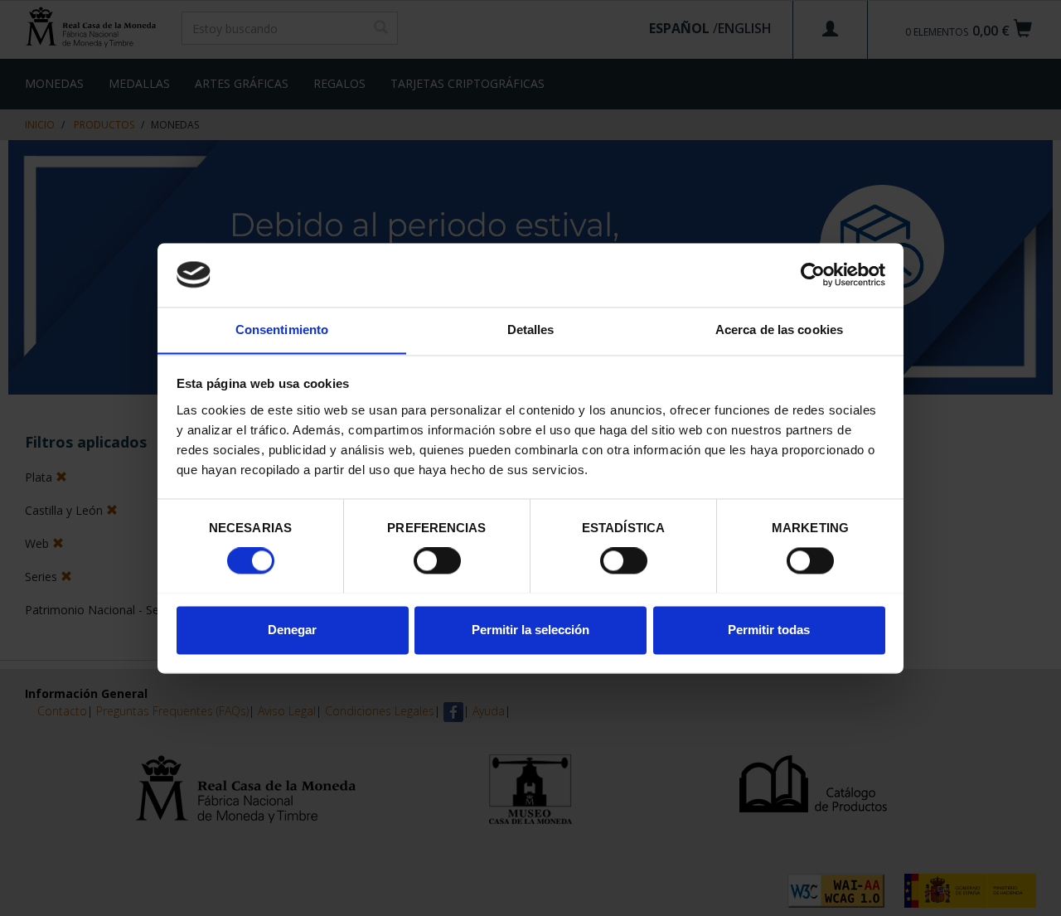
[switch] (437, 560)
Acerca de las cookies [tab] (779, 329)
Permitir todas (769, 630)
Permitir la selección (530, 630)
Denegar (292, 630)
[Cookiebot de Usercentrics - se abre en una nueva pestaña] (812, 274)
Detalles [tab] (531, 329)
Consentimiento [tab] (281, 329)
